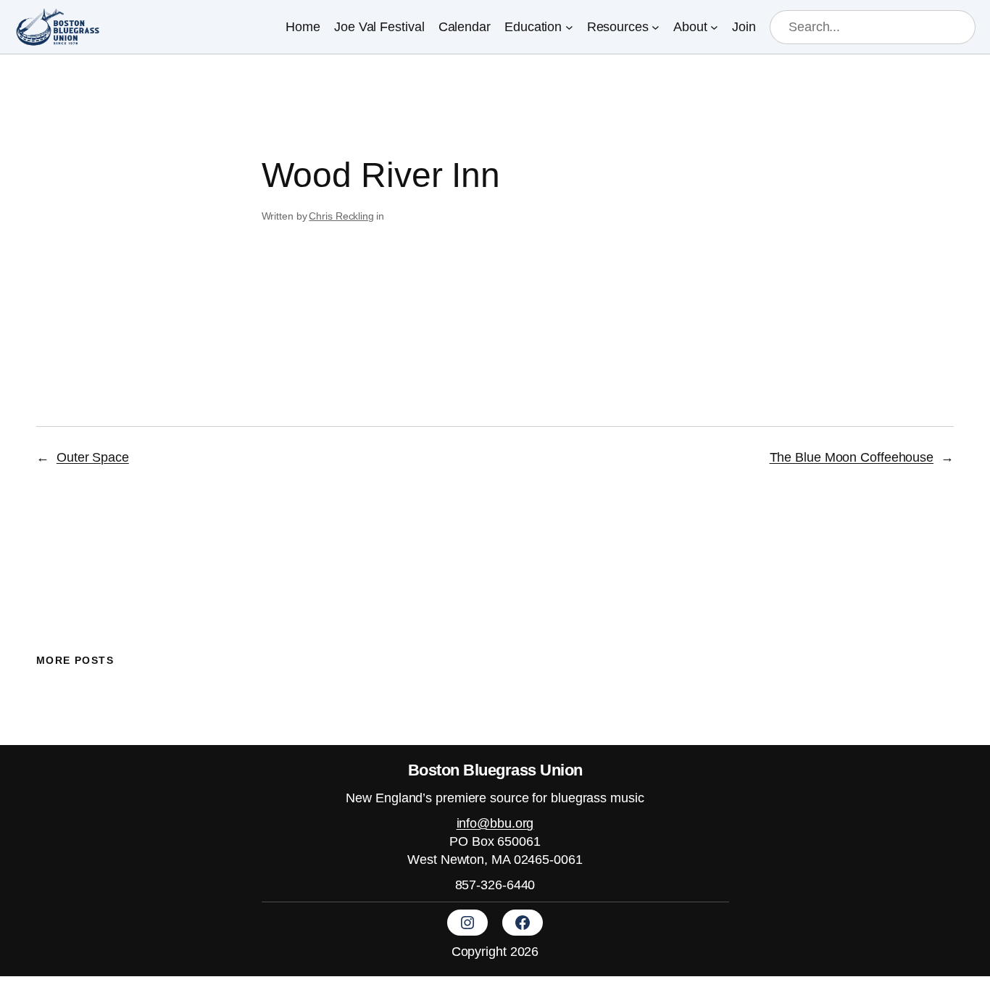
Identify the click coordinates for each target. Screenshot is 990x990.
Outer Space (93, 457)
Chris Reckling (341, 216)
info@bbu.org (495, 823)
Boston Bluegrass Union (495, 770)
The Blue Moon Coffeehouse (852, 457)
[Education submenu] (569, 27)
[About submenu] (714, 27)
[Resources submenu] (656, 27)
